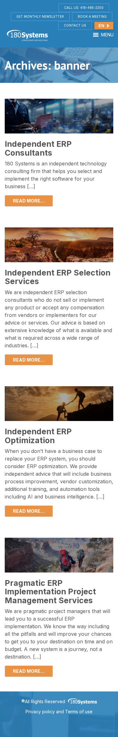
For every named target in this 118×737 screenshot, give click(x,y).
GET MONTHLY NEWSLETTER (40, 16)
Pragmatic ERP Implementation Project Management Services (50, 591)
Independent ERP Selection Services (57, 277)
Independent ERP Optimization (38, 436)
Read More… (29, 200)
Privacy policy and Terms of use (59, 711)
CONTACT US (75, 25)
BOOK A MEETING (92, 16)
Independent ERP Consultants (38, 148)
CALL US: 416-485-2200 (84, 7)
